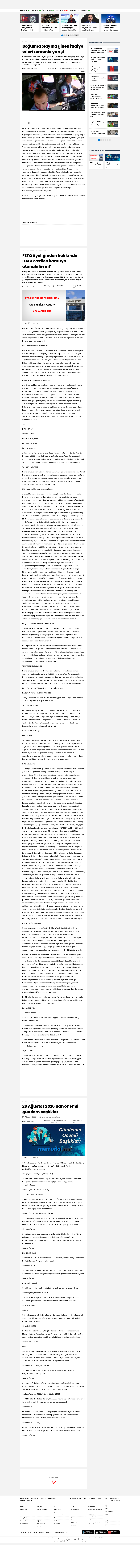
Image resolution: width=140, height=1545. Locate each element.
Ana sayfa (25, 41)
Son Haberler (95, 42)
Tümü (76, 35)
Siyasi (37, 1101)
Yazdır (83, 71)
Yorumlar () (26, 123)
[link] (104, 50)
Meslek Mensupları (41, 41)
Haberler (32, 41)
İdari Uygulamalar (41, 250)
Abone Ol (35, 123)
